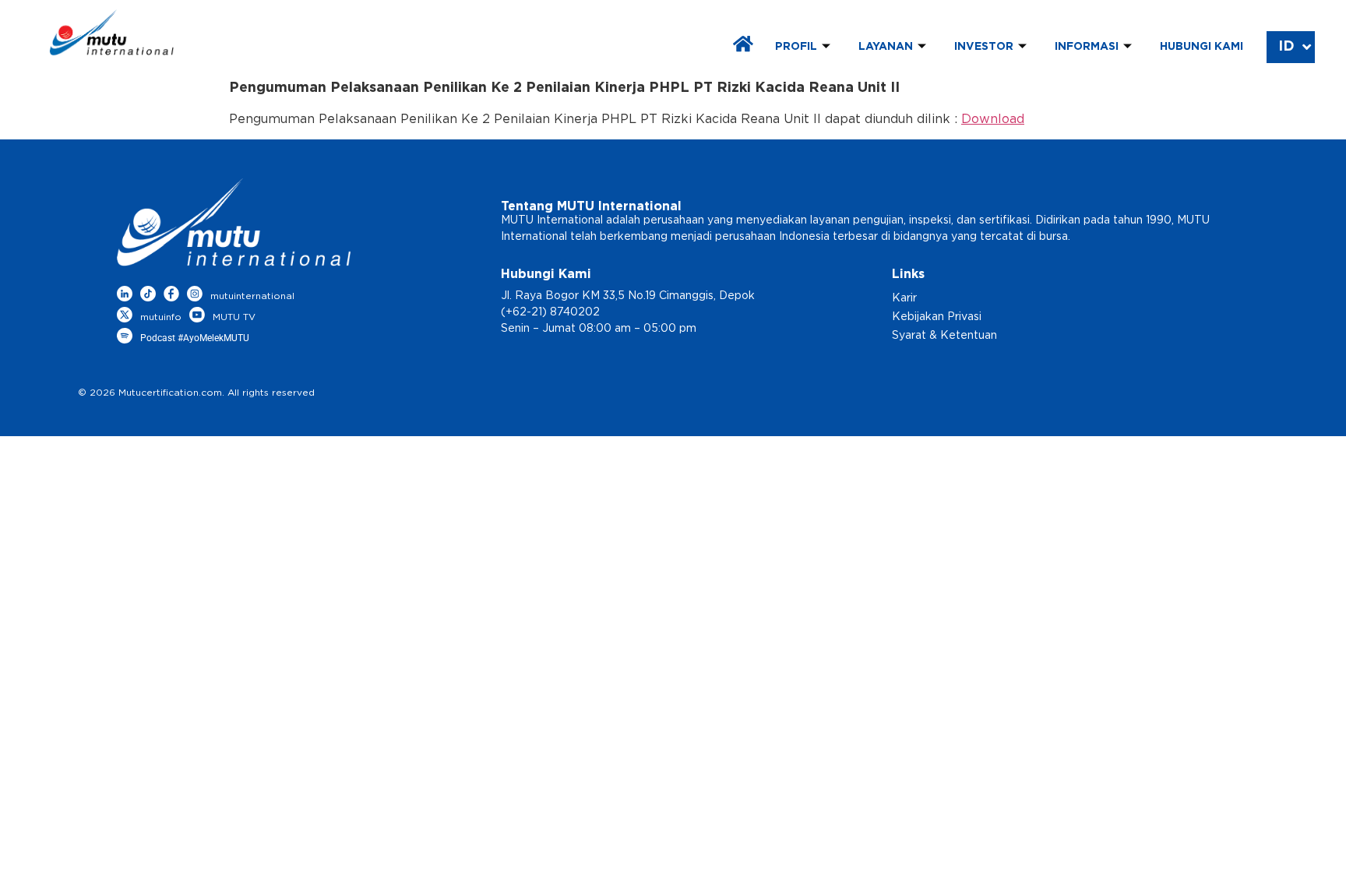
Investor (983, 46)
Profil (796, 46)
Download (992, 119)
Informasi (1087, 46)
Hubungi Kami (1201, 46)
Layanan (885, 46)
